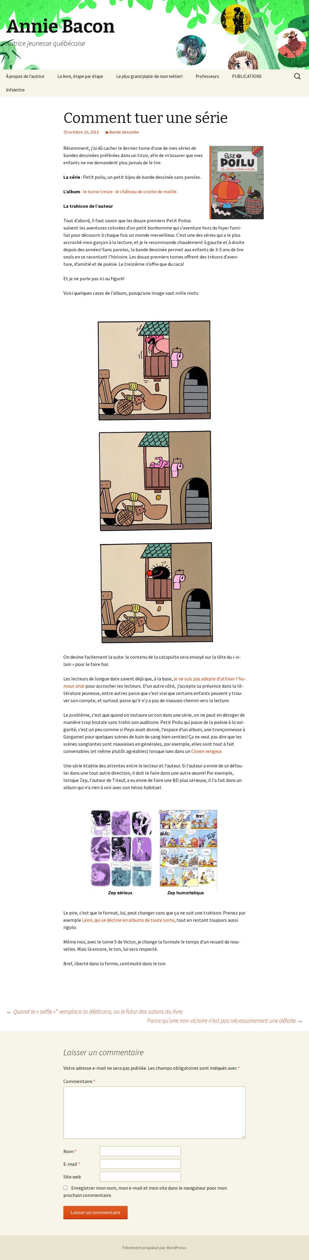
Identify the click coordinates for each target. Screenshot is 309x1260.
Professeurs (207, 76)
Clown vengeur (206, 751)
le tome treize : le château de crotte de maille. (130, 191)
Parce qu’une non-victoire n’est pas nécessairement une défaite (225, 1020)
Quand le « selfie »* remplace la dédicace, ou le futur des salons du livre (94, 1011)
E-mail (71, 1164)
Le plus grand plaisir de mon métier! (149, 76)
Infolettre (15, 90)
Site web (72, 1177)
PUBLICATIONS (247, 76)
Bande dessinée (124, 132)
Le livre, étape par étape (80, 76)
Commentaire (79, 1081)
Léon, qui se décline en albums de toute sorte (128, 920)
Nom (70, 1151)
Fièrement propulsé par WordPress (154, 1247)
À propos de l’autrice (25, 76)
